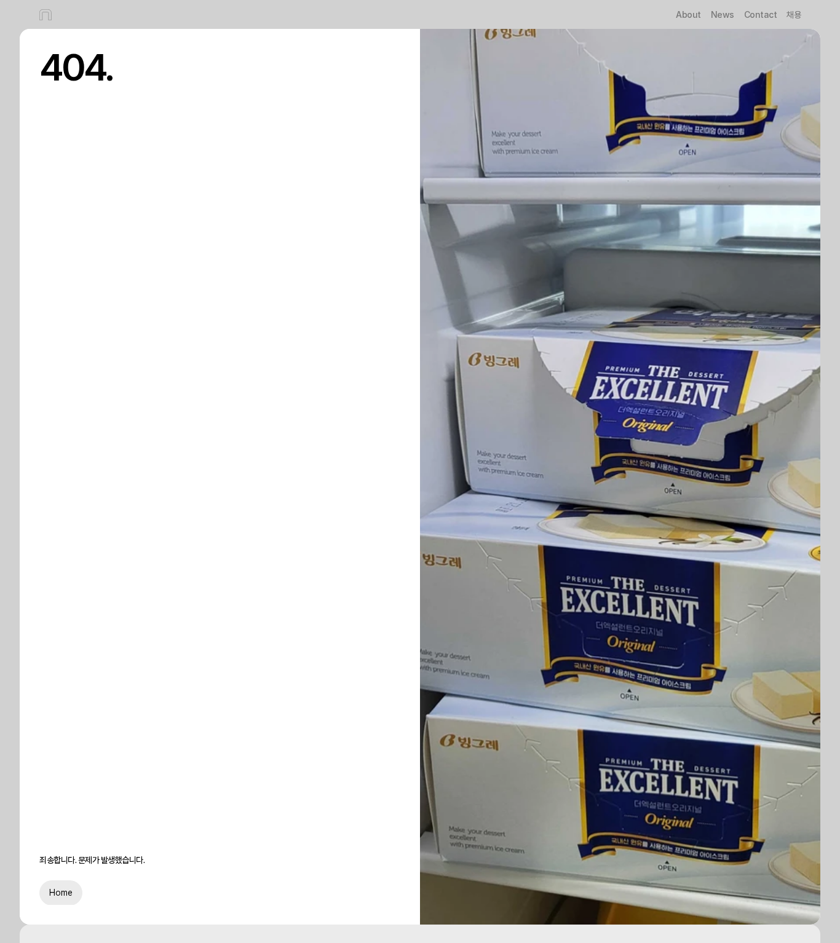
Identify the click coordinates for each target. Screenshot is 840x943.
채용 (794, 15)
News (722, 14)
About (688, 14)
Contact (760, 14)
